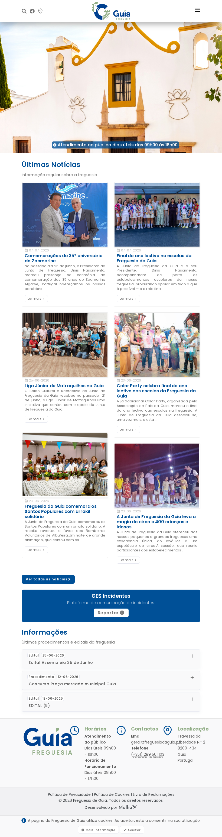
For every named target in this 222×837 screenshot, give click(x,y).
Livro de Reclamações (153, 794)
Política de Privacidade (69, 794)
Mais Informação (99, 830)
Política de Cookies (112, 794)
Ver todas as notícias (47, 579)
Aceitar (134, 830)
